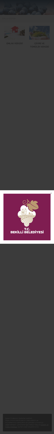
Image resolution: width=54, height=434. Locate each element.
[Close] (51, 193)
